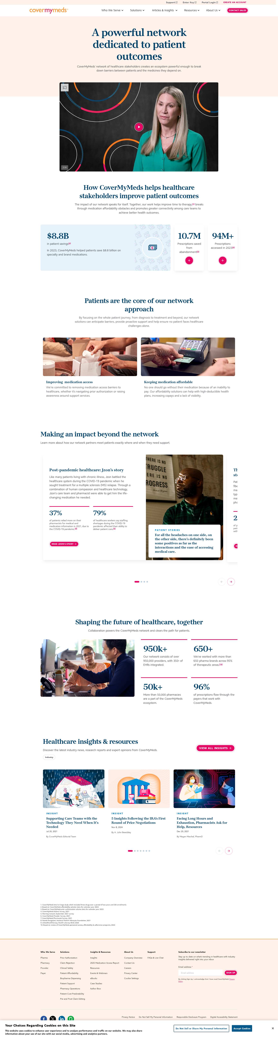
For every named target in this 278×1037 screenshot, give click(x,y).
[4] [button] (76, 528)
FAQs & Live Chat (155, 958)
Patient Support (67, 983)
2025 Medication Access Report (104, 963)
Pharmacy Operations (70, 988)
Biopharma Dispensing (70, 978)
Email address (185, 967)
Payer (43, 973)
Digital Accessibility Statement (223, 1017)
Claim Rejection (67, 963)
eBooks (93, 978)
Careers (127, 968)
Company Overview (133, 958)
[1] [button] (193, 204)
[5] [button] (114, 528)
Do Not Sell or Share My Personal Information (201, 1028)
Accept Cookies (242, 1028)
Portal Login (209, 2)
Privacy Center (130, 973)
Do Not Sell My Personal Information (156, 1017)
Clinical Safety (66, 968)
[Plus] (189, 260)
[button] (49, 757)
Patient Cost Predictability (72, 994)
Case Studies (96, 983)
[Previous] (222, 582)
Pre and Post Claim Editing (72, 999)
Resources (94, 968)
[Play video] (139, 127)
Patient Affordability (69, 973)
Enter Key (188, 2)
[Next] (231, 582)
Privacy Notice (128, 1017)
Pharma (44, 958)
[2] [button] (70, 243)
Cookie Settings (131, 978)
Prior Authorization (68, 958)
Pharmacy (45, 963)
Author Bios (95, 988)
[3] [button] (233, 247)
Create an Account (234, 2)
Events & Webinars (98, 973)
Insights (93, 958)
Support (170, 2)
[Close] (272, 1028)
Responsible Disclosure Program (191, 1017)
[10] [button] (220, 664)
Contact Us (129, 963)
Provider (44, 968)
